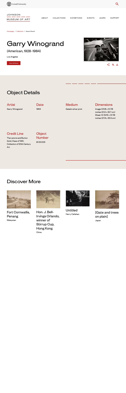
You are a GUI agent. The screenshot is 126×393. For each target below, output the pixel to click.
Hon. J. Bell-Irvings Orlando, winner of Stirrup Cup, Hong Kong (47, 220)
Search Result (30, 31)
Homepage (10, 31)
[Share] (108, 65)
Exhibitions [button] (76, 18)
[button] (117, 4)
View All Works (13, 63)
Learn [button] (102, 18)
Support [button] (114, 18)
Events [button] (90, 18)
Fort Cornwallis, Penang (18, 214)
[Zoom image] (113, 65)
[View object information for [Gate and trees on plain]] (107, 199)
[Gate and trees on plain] (107, 214)
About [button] (44, 18)
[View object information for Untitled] (78, 198)
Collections (19, 31)
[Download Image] (117, 65)
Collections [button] (59, 18)
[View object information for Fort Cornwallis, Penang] (19, 199)
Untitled (71, 210)
